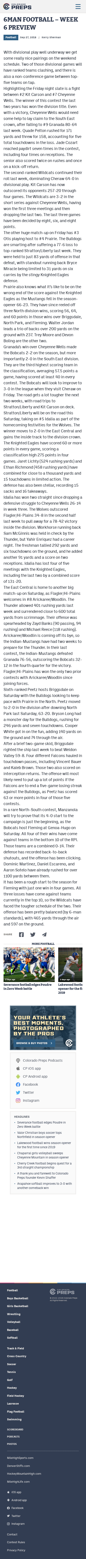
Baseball (13, 1330)
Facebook (30, 1084)
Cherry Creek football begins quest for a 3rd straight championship (44, 1165)
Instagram (31, 1100)
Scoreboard (15, 1429)
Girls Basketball (17, 1306)
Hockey (12, 1387)
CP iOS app (32, 1068)
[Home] (17, 6)
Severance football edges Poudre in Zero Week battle (28, 986)
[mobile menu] (78, 6)
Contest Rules (16, 1542)
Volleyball (13, 1322)
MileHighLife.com (18, 1481)
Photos (12, 1444)
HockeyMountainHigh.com (24, 1473)
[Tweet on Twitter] (33, 934)
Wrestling (14, 1314)
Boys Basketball (17, 1298)
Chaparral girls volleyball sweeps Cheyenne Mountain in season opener (43, 1155)
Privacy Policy (16, 1550)
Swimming (14, 1419)
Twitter (28, 1092)
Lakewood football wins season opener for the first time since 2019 (44, 1145)
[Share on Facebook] (21, 934)
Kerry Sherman (51, 37)
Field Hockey (15, 1395)
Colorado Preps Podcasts (43, 1060)
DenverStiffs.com (18, 1466)
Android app (19, 1500)
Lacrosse (13, 1403)
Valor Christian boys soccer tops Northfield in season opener (39, 1135)
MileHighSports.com (20, 1458)
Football (11, 37)
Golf (10, 1380)
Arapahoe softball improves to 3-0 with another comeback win (44, 1186)
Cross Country (16, 1356)
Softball (12, 1337)
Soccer (11, 1364)
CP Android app (35, 1076)
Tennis (11, 1372)
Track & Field (15, 1348)
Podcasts (13, 1436)
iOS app (16, 1492)
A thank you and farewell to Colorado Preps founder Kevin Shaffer (42, 1175)
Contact (12, 1534)
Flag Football (15, 1411)
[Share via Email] (44, 934)
